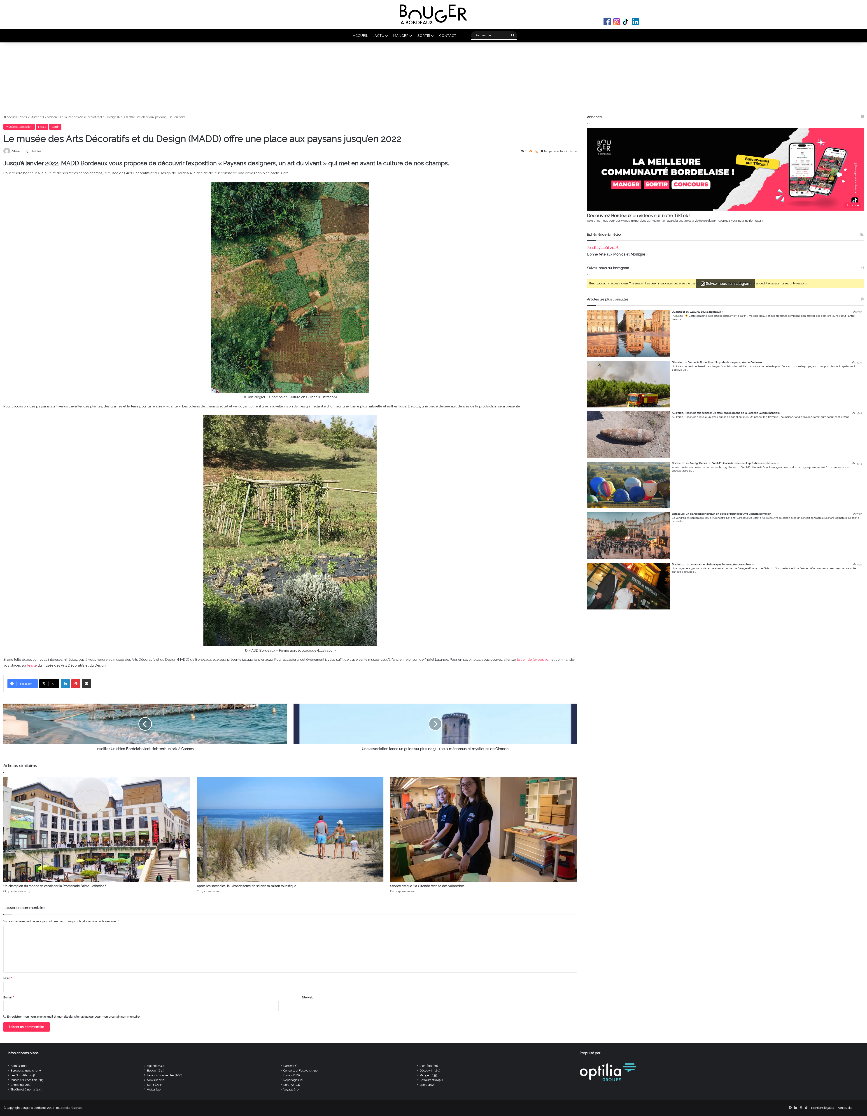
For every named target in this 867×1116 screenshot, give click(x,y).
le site (32, 665)
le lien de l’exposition (533, 660)
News (42, 126)
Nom (7, 978)
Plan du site (844, 1107)
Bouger (152, 1070)
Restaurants (428, 1080)
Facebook (607, 21)
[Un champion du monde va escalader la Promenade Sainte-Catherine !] (96, 829)
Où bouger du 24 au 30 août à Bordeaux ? (697, 311)
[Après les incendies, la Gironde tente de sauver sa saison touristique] (290, 829)
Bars (286, 1065)
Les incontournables (160, 1075)
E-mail (8, 997)
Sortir (423, 35)
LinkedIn (635, 21)
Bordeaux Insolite (22, 1070)
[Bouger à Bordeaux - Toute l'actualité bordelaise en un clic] (433, 14)
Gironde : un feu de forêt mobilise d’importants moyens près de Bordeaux (717, 362)
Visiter (151, 1089)
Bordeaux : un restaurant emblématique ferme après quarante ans (713, 564)
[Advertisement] (433, 80)
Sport (423, 1084)
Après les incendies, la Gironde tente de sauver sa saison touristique (246, 886)
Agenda (152, 1065)
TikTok (626, 21)
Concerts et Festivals (297, 1070)
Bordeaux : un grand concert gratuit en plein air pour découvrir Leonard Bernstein (721, 513)
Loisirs (287, 1075)
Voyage (288, 1089)
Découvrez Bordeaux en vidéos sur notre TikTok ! (638, 215)
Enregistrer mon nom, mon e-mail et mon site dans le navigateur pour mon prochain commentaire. (73, 1016)
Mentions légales (822, 1107)
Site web (307, 997)
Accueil (360, 35)
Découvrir (426, 1070)
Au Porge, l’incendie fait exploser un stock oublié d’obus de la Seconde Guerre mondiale (726, 412)
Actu (380, 35)
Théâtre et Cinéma (23, 1089)
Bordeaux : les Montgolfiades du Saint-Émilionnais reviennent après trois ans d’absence (725, 463)
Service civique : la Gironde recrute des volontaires (427, 886)
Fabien (16, 151)
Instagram (616, 21)
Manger (401, 35)
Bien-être (426, 1065)
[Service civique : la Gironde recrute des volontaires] (483, 829)
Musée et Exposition (43, 117)
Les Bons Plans (21, 1075)
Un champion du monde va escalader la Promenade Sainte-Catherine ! (54, 886)
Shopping (17, 1084)
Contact (448, 35)
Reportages (291, 1080)
